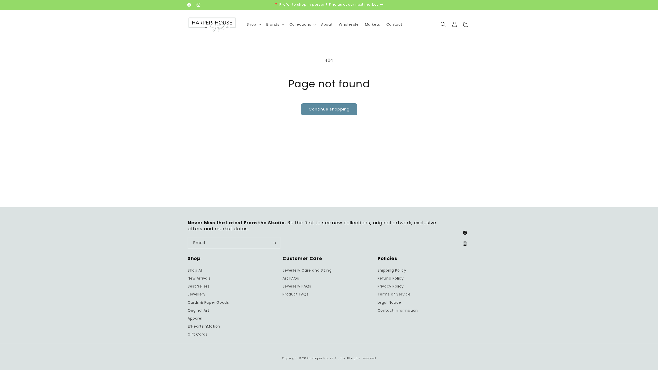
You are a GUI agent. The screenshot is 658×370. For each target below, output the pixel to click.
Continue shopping (329, 109)
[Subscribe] (274, 243)
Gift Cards (197, 334)
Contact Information (398, 310)
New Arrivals (199, 278)
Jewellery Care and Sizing (307, 270)
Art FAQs (290, 278)
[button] (253, 24)
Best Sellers (198, 286)
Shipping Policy (392, 270)
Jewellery (196, 294)
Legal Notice (389, 302)
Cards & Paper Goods (208, 302)
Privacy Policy (391, 286)
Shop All (195, 270)
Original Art (198, 310)
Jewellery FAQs (296, 286)
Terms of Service (394, 294)
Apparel (195, 318)
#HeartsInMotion (204, 326)
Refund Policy (391, 278)
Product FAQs (295, 294)
